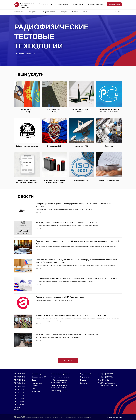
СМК (33, 388)
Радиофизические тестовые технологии (27, 5)
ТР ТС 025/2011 (19, 401)
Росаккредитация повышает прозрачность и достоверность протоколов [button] (66, 222)
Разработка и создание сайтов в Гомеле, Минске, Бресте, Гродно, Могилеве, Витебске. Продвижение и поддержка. (58, 417)
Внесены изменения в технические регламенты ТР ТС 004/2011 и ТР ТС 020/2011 (71, 316)
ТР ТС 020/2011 (19, 389)
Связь (34, 380)
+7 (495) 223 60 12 (96, 4)
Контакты (85, 12)
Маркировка (64, 12)
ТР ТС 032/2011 (19, 404)
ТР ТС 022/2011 (19, 395)
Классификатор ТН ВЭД (59, 391)
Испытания (36, 391)
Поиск (119, 12)
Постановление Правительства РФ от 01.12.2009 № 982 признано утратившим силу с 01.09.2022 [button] (77, 278)
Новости (75, 12)
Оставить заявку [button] (114, 4)
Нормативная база (49, 12)
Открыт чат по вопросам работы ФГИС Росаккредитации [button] (60, 297)
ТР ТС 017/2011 (19, 386)
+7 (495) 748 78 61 (79, 4)
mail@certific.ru (63, 4)
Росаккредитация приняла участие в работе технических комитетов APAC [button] (67, 334)
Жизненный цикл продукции (60, 374)
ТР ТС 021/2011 (19, 392)
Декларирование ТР (39, 377)
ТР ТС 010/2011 (19, 383)
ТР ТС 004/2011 (19, 374)
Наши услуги (32, 12)
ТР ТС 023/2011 (19, 398)
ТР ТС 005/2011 (19, 377)
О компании (18, 12)
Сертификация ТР (38, 374)
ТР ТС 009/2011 (19, 380)
